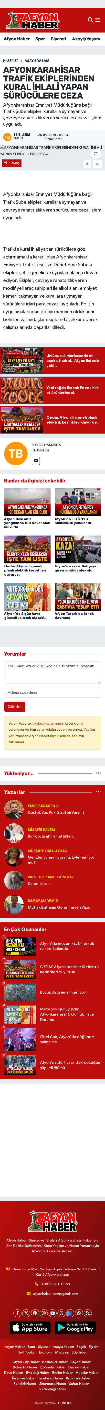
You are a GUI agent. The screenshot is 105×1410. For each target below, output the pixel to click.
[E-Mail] (36, 461)
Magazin (62, 1352)
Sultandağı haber (52, 1389)
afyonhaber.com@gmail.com (55, 1294)
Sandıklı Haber (25, 1384)
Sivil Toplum (27, 1352)
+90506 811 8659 (55, 1284)
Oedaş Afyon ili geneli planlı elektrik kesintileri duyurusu (25, 570)
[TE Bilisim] (16, 453)
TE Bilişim (64, 1403)
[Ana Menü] (97, 20)
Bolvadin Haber (25, 1367)
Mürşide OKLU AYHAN (47, 851)
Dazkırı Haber (79, 1367)
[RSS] (88, 1313)
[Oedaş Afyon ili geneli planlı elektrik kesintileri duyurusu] (27, 549)
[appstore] (30, 1328)
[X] (26, 1313)
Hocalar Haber (87, 1373)
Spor (40, 39)
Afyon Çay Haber (26, 1362)
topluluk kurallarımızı (48, 723)
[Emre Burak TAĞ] (14, 809)
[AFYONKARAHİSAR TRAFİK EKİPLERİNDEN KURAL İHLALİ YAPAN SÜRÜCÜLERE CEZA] (52, 151)
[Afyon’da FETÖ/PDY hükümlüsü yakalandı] (78, 502)
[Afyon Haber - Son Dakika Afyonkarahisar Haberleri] (32, 20)
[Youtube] (53, 1313)
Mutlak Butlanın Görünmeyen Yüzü (59, 908)
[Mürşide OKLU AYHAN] (14, 857)
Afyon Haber (17, 39)
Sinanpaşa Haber (52, 1384)
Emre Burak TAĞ (43, 806)
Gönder (15, 707)
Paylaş (15, 163)
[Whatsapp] (79, 1313)
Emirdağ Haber (38, 1373)
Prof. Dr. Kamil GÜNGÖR (51, 877)
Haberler (11, 61)
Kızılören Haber (78, 1378)
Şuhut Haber (79, 1384)
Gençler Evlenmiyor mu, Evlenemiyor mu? (61, 860)
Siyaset (58, 39)
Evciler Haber (62, 1373)
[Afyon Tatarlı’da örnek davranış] (78, 597)
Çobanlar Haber (53, 1367)
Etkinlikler (79, 1352)
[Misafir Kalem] (14, 833)
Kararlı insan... (40, 884)
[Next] (70, 1313)
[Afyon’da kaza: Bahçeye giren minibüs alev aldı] (78, 549)
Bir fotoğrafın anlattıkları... (52, 836)
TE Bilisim (40, 450)
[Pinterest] (35, 1313)
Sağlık (81, 1347)
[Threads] (61, 1313)
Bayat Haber (81, 1362)
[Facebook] (17, 1313)
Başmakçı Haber (55, 1362)
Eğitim (93, 1347)
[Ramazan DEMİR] (14, 904)
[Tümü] (98, 774)
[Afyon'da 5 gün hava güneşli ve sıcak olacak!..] (27, 597)
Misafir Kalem (41, 830)
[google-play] (75, 1328)
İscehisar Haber (51, 1378)
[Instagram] (44, 1313)
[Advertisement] (52, 1140)
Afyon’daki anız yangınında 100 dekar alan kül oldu (27, 523)
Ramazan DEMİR (43, 901)
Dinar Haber (13, 1373)
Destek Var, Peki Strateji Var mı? (56, 813)
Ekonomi (45, 1352)
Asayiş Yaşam (86, 39)
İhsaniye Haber (24, 1378)
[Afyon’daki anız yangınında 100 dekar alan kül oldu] (27, 502)
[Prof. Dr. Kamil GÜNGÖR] (14, 880)
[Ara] (90, 20)
